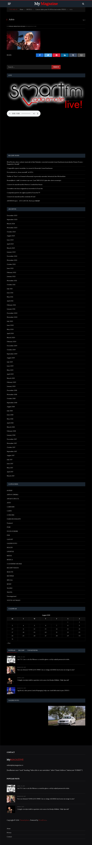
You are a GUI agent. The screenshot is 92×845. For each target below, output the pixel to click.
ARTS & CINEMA (12, 494)
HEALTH (10, 547)
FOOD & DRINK (12, 531)
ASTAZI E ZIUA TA (13, 499)
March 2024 (11, 223)
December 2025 (12, 215)
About (8, 828)
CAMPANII (10, 507)
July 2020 (10, 321)
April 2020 (10, 333)
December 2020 (12, 313)
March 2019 (11, 378)
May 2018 (10, 419)
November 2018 (12, 394)
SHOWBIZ (10, 576)
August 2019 (11, 358)
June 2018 (10, 415)
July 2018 (10, 411)
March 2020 (11, 337)
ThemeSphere (24, 820)
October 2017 (11, 447)
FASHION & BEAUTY (14, 519)
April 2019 (10, 374)
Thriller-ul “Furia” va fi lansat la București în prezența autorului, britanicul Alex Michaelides (36, 176)
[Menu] (9, 3)
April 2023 (10, 244)
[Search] (83, 3)
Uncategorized (11, 596)
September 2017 (12, 451)
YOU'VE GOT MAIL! (13, 600)
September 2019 (12, 354)
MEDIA (9, 555)
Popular (11, 650)
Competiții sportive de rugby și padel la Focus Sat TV (23, 192)
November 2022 (12, 260)
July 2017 (9, 459)
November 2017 (12, 443)
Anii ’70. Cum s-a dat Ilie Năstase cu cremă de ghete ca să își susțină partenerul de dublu (43, 659)
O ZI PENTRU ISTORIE (14, 564)
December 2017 (12, 439)
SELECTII (10, 572)
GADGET (10, 539)
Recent (21, 650)
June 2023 (10, 240)
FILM (8, 527)
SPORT (9, 584)
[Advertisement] (46, 135)
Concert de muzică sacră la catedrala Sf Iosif (21, 196)
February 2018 (11, 431)
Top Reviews (32, 650)
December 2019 (12, 345)
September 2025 (12, 219)
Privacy (9, 832)
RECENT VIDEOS (13, 568)
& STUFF (9, 490)
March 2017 (10, 476)
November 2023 (12, 227)
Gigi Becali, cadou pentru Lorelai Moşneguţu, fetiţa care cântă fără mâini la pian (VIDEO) (43, 690)
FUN (8, 535)
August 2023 (11, 236)
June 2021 (10, 293)
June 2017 (10, 463)
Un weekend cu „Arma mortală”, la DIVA (20, 172)
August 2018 (11, 406)
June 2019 (10, 366)
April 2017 (10, 472)
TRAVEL (9, 592)
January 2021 (11, 309)
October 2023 (11, 232)
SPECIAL (10, 580)
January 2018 (11, 435)
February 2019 (11, 382)
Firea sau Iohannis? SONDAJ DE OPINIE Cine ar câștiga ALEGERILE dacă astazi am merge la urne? (46, 670)
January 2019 (11, 386)
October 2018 (11, 398)
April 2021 (10, 301)
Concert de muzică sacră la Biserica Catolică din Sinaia (24, 184)
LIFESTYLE (10, 551)
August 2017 (10, 455)
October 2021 (11, 284)
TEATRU (9, 588)
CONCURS (10, 515)
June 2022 (10, 268)
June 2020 (10, 325)
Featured (10, 523)
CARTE (9, 511)
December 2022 (12, 256)
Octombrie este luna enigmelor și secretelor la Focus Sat (25, 188)
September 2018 (12, 402)
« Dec (8, 643)
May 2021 (10, 297)
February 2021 (11, 305)
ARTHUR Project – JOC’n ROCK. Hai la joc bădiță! (23, 201)
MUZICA (10, 559)
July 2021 (10, 289)
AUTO (9, 503)
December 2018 (12, 390)
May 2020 (10, 329)
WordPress (43, 820)
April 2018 (10, 423)
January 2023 (11, 252)
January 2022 (11, 276)
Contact (9, 837)
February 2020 (11, 341)
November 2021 (12, 280)
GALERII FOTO (12, 543)
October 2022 (11, 264)
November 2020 (12, 317)
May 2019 (10, 370)
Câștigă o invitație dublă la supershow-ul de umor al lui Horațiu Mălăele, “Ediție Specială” (43, 680)
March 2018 (11, 427)
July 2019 (10, 362)
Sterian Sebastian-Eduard (17, 26)
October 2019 (11, 350)
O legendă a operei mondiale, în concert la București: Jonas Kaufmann (30, 168)
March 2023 (11, 248)
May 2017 (10, 468)
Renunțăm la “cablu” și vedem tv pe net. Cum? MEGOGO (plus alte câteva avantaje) (34, 180)
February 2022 (11, 272)
